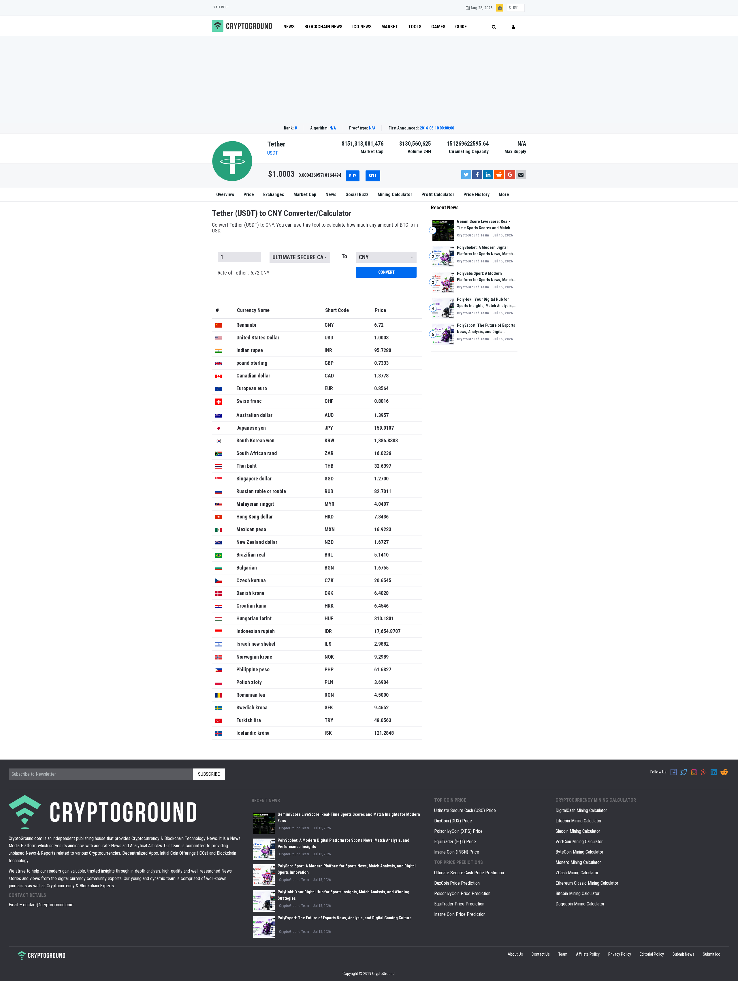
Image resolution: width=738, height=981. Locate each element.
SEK (329, 707)
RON (329, 695)
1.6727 (381, 542)
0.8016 (381, 401)
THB (329, 466)
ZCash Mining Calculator (577, 872)
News (289, 26)
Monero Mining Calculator (578, 862)
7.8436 (381, 517)
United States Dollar (257, 337)
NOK (329, 657)
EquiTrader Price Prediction (459, 904)
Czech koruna (251, 580)
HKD (329, 517)
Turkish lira (248, 720)
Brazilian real (250, 555)
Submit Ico (711, 954)
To (344, 256)
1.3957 (381, 415)
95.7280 (382, 350)
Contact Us (541, 954)
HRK (329, 606)
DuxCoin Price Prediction (457, 883)
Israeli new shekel (255, 644)
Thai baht (246, 466)
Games (438, 26)
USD (329, 337)
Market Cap (304, 194)
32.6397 (382, 466)
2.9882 (381, 644)
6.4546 (381, 606)
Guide (461, 26)
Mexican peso (251, 529)
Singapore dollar (254, 479)
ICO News (362, 26)
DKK (329, 593)
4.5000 (381, 695)
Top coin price (450, 800)
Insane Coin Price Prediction (459, 914)
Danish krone (250, 593)
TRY (329, 720)
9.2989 (381, 657)
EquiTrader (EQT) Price (455, 841)
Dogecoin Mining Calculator (580, 904)
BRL (329, 555)
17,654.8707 (387, 631)
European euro (251, 388)
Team (562, 954)
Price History (477, 194)
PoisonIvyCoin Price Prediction (462, 893)
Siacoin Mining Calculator (578, 831)
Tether (276, 144)
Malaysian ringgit (255, 504)
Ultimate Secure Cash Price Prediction (469, 872)
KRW (329, 440)
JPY (329, 428)
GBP (329, 363)
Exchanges (273, 194)
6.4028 (381, 593)
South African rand (256, 453)
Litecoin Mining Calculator (579, 821)
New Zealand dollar (256, 542)
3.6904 (381, 682)
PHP (329, 669)
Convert (386, 272)
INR (328, 350)
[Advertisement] (369, 79)
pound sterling (251, 363)
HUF (329, 618)
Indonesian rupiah (255, 631)
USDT (272, 153)
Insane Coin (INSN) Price (456, 852)
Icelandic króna (253, 733)
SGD (329, 479)
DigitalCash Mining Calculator (581, 810)
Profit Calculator (437, 194)
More (504, 194)
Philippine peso (253, 669)
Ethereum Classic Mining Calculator (587, 883)
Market (389, 26)
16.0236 (382, 453)
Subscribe (209, 774)
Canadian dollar (253, 376)
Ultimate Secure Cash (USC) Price (465, 810)
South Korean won (255, 440)
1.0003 (381, 337)
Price (249, 194)
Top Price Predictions (458, 862)
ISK (328, 733)
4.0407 (381, 504)
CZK (329, 580)
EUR (329, 388)
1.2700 (381, 479)
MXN (330, 529)
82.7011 (382, 491)
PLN (329, 682)
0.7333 (381, 363)
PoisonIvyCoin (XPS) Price (458, 831)
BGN (329, 568)
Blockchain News (323, 26)
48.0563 (382, 720)
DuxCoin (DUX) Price (453, 821)
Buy (352, 176)
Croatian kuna (251, 606)
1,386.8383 (386, 440)
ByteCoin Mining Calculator (579, 852)
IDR (328, 631)
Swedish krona (252, 707)
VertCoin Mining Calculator (579, 841)
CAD (329, 376)
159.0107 (384, 428)
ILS (328, 644)
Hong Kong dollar (254, 517)
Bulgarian (246, 568)
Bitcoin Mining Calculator (578, 893)
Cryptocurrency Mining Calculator (596, 800)
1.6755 (381, 568)
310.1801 (384, 618)
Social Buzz (357, 194)
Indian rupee (249, 350)
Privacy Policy (619, 954)
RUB (329, 491)
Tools (414, 26)
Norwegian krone (254, 657)
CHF (329, 401)
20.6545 (382, 580)
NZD (329, 542)
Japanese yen (251, 428)
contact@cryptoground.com (48, 904)
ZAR (329, 453)
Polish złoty (249, 682)
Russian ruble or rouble (261, 491)
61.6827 (382, 669)
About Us (515, 954)
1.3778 (381, 376)
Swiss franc (249, 401)
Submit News (683, 954)
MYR (329, 504)
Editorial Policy (652, 954)
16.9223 (382, 529)
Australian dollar (254, 415)
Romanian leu (250, 695)
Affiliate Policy (588, 954)
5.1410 (381, 555)
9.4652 (381, 707)
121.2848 (384, 733)
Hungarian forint (254, 618)
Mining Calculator (395, 194)
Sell (373, 176)
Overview (225, 194)
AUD (329, 415)
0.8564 (381, 388)
